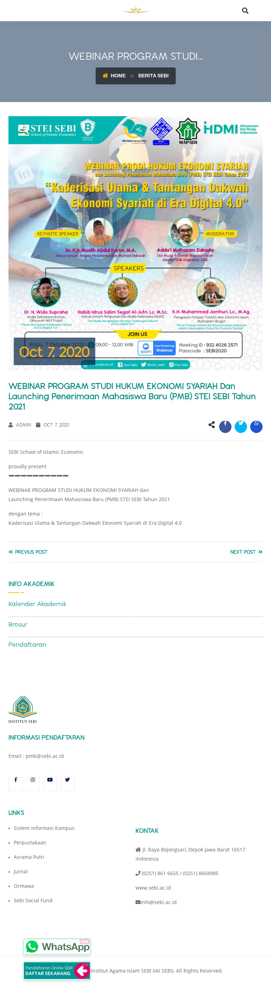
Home (117, 75)
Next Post (243, 552)
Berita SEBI (153, 75)
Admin (22, 425)
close (85, 941)
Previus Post (31, 552)
